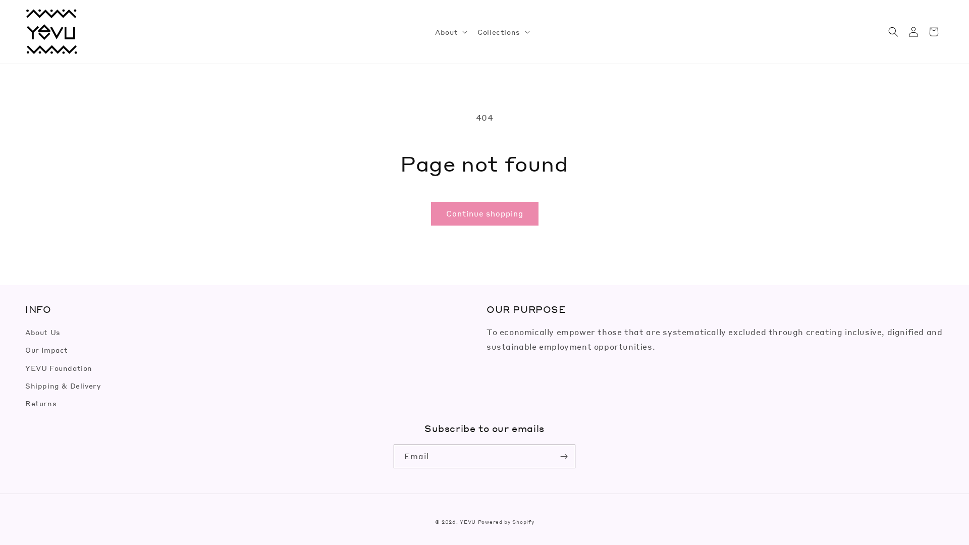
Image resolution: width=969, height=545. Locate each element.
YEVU (468, 522)
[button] (450, 31)
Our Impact (46, 349)
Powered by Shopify (506, 522)
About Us (43, 332)
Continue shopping (484, 213)
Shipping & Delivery (62, 385)
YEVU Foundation (58, 367)
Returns (41, 403)
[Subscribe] (564, 456)
